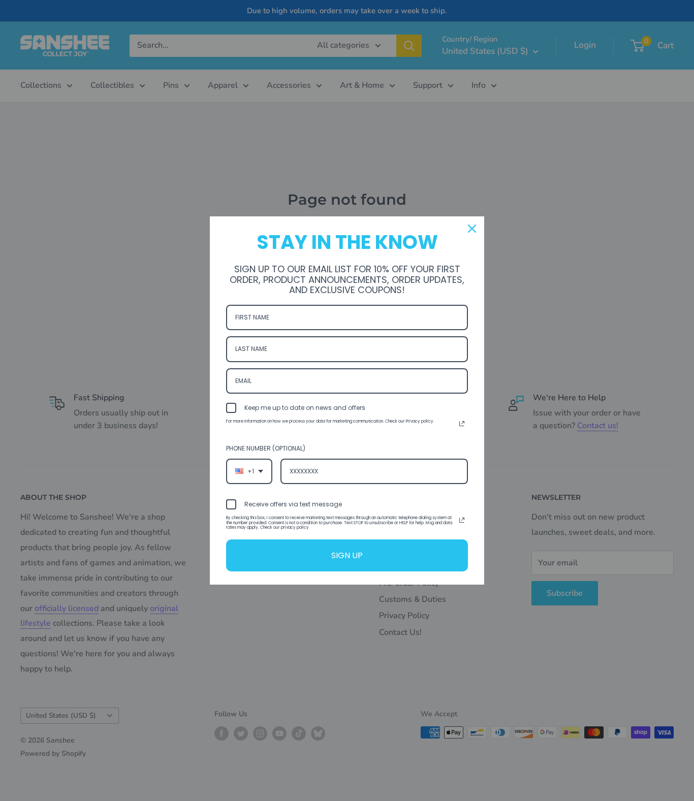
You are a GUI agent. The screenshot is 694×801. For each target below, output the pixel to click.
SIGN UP (347, 555)
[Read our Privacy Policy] (462, 424)
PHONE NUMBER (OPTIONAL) (265, 448)
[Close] (472, 228)
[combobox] (249, 471)
